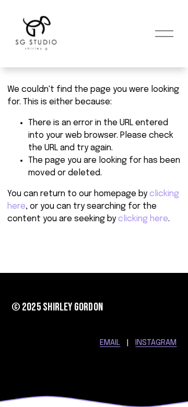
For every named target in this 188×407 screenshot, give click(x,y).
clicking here (143, 218)
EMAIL (110, 343)
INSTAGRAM (156, 343)
